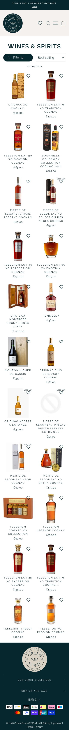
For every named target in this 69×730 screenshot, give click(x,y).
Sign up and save (35, 691)
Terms (29, 727)
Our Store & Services (34, 680)
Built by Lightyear (52, 723)
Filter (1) (18, 57)
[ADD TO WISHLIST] (28, 76)
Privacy (39, 727)
